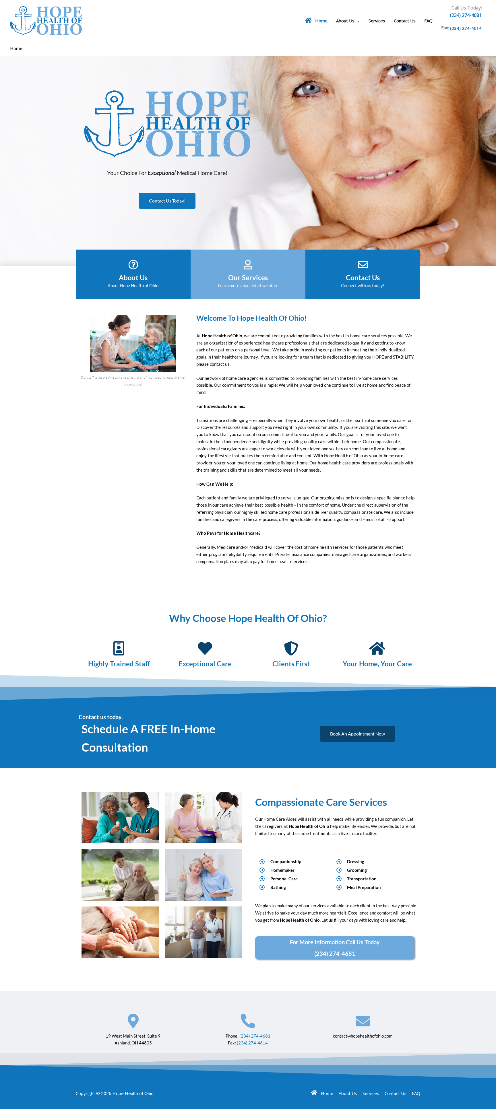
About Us (345, 21)
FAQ (428, 21)
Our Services (248, 277)
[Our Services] (248, 264)
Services (377, 21)
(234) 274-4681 (466, 15)
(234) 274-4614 (466, 28)
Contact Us (405, 21)
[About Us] (133, 264)
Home (320, 21)
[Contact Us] (363, 264)
